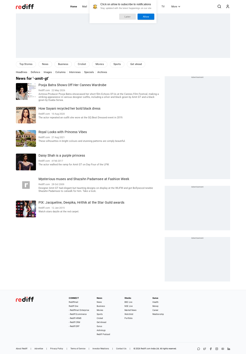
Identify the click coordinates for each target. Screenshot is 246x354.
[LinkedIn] (228, 349)
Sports (117, 64)
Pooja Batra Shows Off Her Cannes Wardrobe (72, 85)
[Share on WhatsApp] (198, 349)
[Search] (219, 6)
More (174, 6)
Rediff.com (146, 348)
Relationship (158, 314)
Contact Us (121, 348)
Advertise (38, 348)
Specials (89, 72)
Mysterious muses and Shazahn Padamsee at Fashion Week (83, 179)
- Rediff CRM (74, 322)
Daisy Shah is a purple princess (61, 155)
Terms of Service (78, 348)
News (45, 64)
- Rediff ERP (74, 326)
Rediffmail (73, 302)
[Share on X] (204, 349)
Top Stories (25, 64)
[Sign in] (227, 6)
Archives (102, 72)
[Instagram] (216, 349)
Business (63, 64)
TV (163, 6)
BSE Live (128, 302)
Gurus (99, 326)
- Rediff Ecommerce (78, 314)
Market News (130, 310)
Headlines (21, 72)
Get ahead (136, 64)
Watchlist (129, 314)
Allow (146, 16)
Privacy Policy (56, 348)
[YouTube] (222, 349)
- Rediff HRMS (75, 318)
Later (128, 16)
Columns (60, 72)
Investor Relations (101, 348)
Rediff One (73, 306)
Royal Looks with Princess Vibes (62, 132)
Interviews (75, 72)
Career (155, 310)
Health (155, 302)
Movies (100, 64)
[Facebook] (210, 349)
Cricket (82, 64)
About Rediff (21, 348)
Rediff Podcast (103, 334)
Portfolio (129, 318)
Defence (35, 72)
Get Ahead (101, 322)
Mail (84, 6)
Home (73, 6)
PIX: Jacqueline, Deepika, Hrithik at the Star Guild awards (81, 202)
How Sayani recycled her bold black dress (69, 108)
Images (48, 72)
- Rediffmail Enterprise (79, 310)
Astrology (101, 330)
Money (155, 306)
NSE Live (129, 306)
